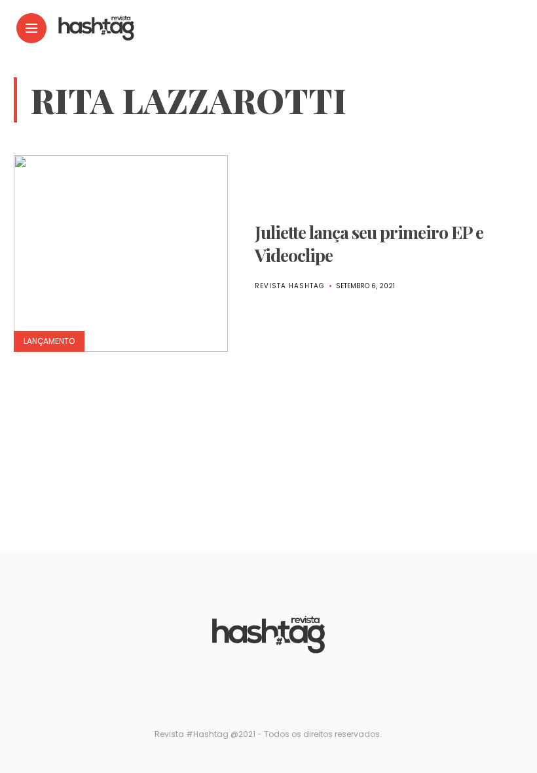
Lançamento (49, 341)
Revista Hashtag (290, 286)
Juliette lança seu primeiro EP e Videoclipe (369, 243)
